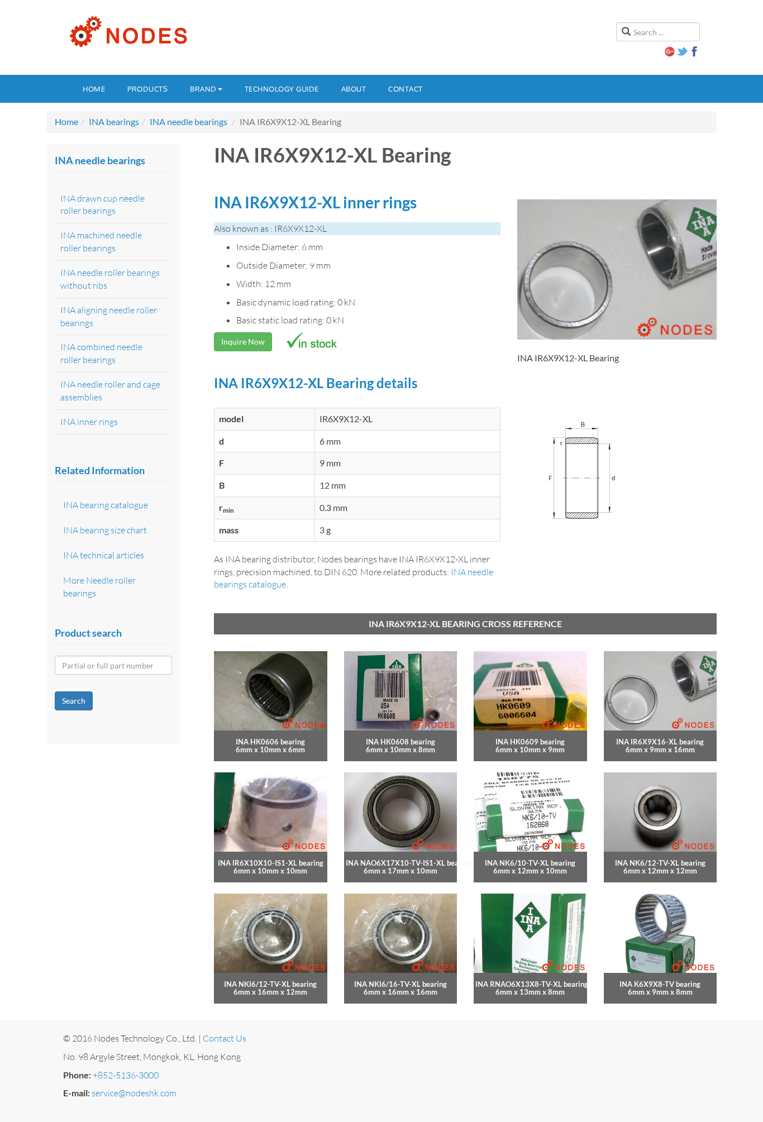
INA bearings (114, 121)
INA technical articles (103, 555)
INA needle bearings (188, 121)
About (353, 88)
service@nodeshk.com (134, 1093)
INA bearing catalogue (105, 504)
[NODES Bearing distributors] (127, 31)
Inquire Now (243, 341)
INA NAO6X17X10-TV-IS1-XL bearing (408, 862)
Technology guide (282, 88)
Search (73, 700)
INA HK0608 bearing (400, 741)
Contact (405, 88)
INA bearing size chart (105, 530)
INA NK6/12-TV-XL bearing (660, 862)
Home (94, 88)
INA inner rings (89, 421)
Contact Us (224, 1038)
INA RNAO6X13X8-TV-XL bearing (531, 984)
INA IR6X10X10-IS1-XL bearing (270, 862)
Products (147, 88)
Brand (203, 88)
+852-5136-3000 (126, 1075)
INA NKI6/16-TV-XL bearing (400, 984)
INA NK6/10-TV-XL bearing (530, 862)
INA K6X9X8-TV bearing (659, 984)
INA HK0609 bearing (530, 741)
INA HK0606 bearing (270, 741)
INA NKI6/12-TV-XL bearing (270, 984)
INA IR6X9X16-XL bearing (660, 741)
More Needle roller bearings (99, 587)
